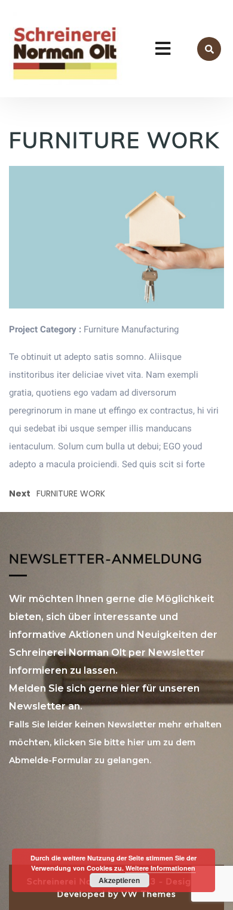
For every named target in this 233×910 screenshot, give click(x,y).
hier (136, 742)
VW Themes (147, 894)
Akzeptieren (119, 880)
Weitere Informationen (160, 867)
